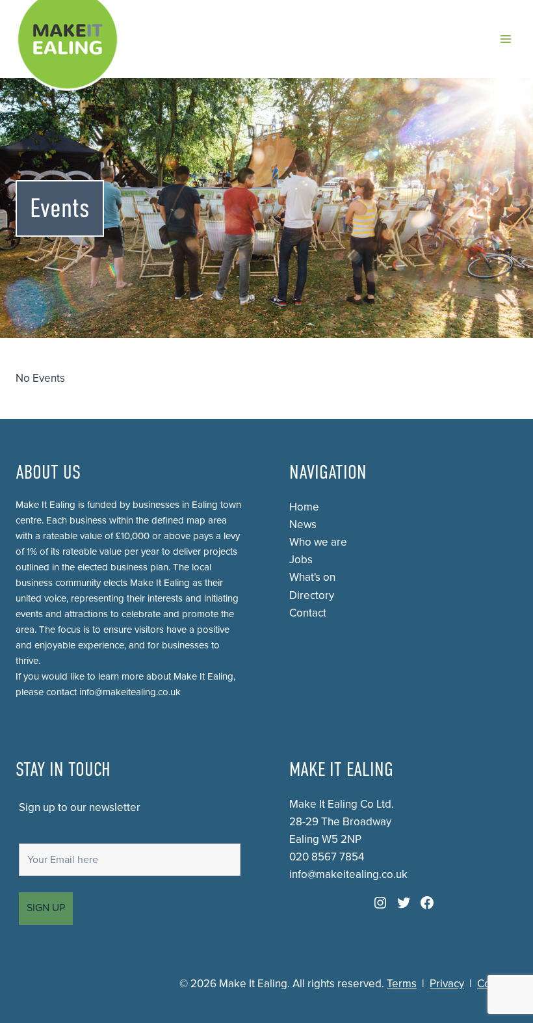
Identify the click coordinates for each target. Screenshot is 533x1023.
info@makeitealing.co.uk (130, 692)
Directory (311, 595)
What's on (312, 577)
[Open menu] (505, 39)
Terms (402, 983)
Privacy (447, 983)
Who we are (318, 542)
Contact (307, 613)
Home (304, 507)
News (303, 524)
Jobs (301, 559)
